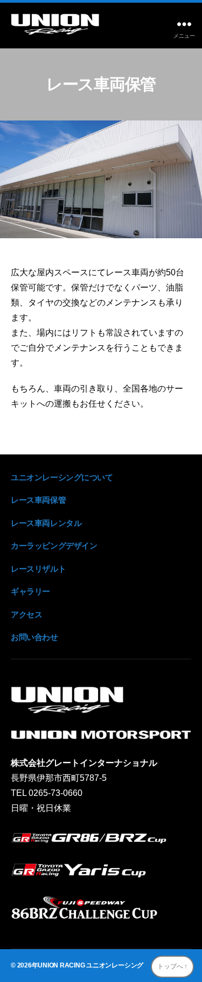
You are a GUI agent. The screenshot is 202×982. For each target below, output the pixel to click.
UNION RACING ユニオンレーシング (90, 965)
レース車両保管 (38, 499)
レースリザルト (38, 568)
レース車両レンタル (46, 523)
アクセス (26, 614)
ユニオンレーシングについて (62, 477)
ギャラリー (30, 591)
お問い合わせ (34, 637)
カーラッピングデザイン (54, 545)
